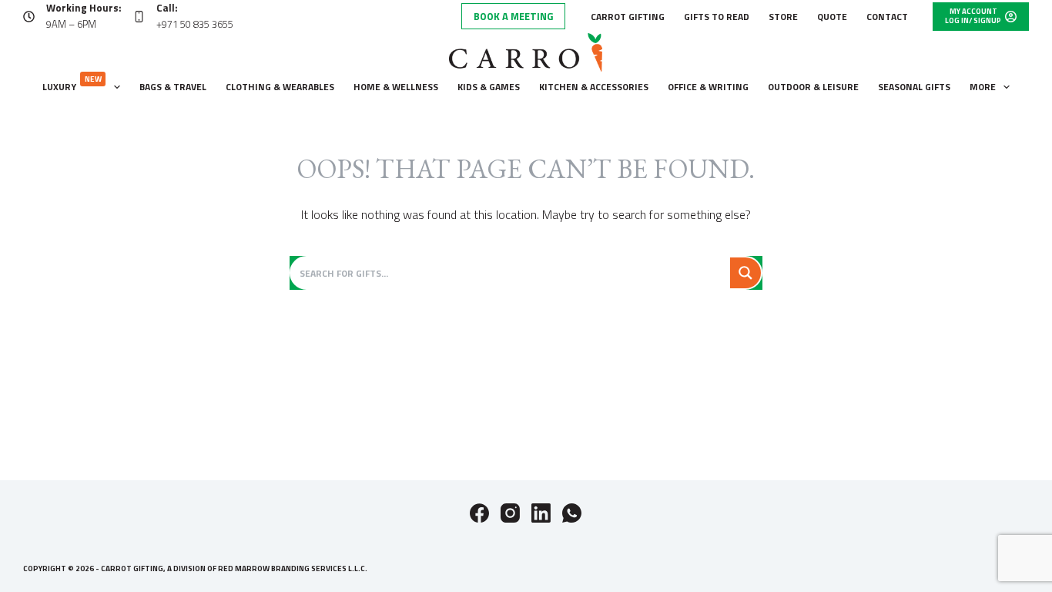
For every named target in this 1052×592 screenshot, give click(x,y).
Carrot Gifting (628, 16)
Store (783, 16)
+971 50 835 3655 (194, 24)
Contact (887, 16)
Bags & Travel (172, 86)
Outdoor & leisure (813, 86)
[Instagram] (510, 513)
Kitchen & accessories (593, 86)
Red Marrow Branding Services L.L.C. (292, 568)
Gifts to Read (716, 16)
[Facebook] (479, 513)
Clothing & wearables (280, 86)
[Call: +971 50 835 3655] (139, 16)
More (983, 86)
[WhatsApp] (571, 513)
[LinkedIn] (541, 513)
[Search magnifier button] (745, 272)
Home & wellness (395, 86)
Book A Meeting (513, 16)
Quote (832, 16)
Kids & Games (488, 86)
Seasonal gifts (914, 86)
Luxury (72, 83)
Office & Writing (708, 86)
